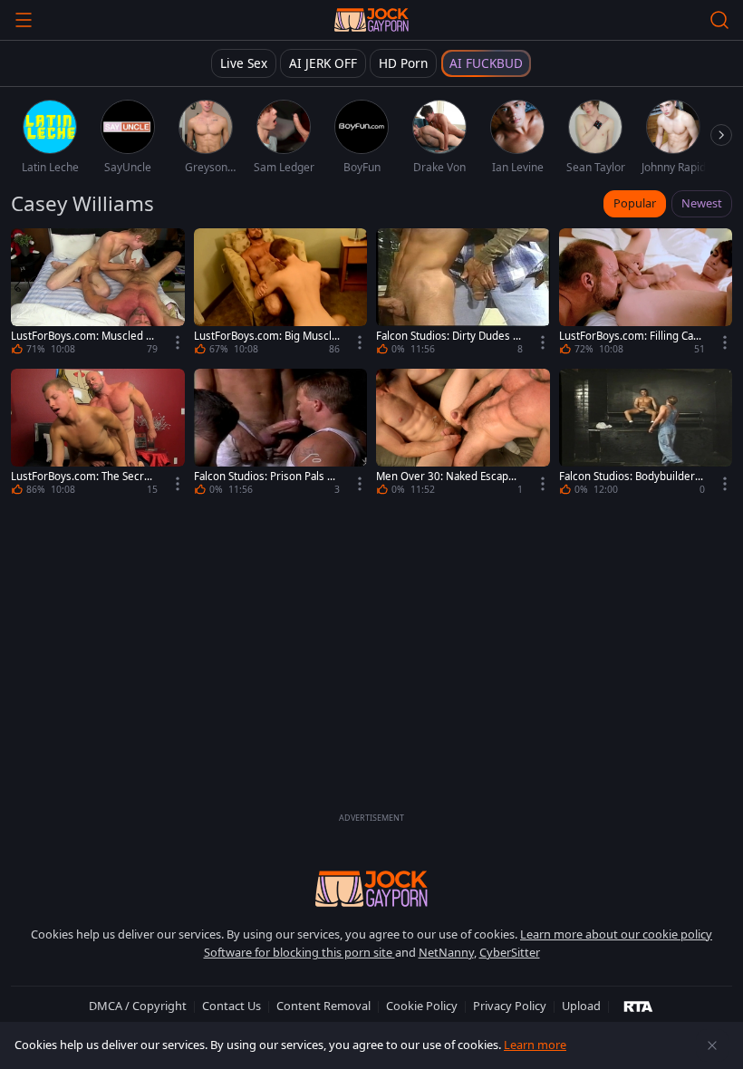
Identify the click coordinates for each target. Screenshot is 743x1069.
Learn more (535, 1044)
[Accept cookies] (712, 1045)
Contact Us (231, 1005)
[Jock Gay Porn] (371, 20)
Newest (701, 203)
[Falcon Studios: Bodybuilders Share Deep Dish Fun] (646, 434)
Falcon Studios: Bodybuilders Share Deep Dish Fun (629, 476)
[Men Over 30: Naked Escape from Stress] (463, 434)
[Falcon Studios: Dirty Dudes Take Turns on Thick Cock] (463, 294)
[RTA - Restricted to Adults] (638, 1005)
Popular (634, 203)
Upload (581, 1005)
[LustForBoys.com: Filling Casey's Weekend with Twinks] (646, 294)
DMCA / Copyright (138, 1005)
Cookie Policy (422, 1005)
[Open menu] (23, 20)
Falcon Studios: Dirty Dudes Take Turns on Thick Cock (447, 336)
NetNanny (446, 952)
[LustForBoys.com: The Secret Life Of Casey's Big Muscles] (98, 434)
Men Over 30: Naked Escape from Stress (448, 476)
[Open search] (719, 20)
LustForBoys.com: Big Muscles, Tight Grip (266, 336)
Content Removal (323, 1005)
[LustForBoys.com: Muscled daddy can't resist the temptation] (98, 294)
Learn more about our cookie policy (616, 934)
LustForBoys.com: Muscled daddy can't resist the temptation (83, 336)
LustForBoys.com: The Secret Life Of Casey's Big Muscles (82, 476)
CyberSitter (509, 952)
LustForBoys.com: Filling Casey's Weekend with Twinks (632, 336)
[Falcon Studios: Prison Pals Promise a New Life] (281, 434)
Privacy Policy (509, 1005)
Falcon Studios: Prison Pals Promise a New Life (266, 476)
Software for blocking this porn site (299, 952)
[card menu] (177, 342)
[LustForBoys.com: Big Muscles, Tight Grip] (281, 294)
